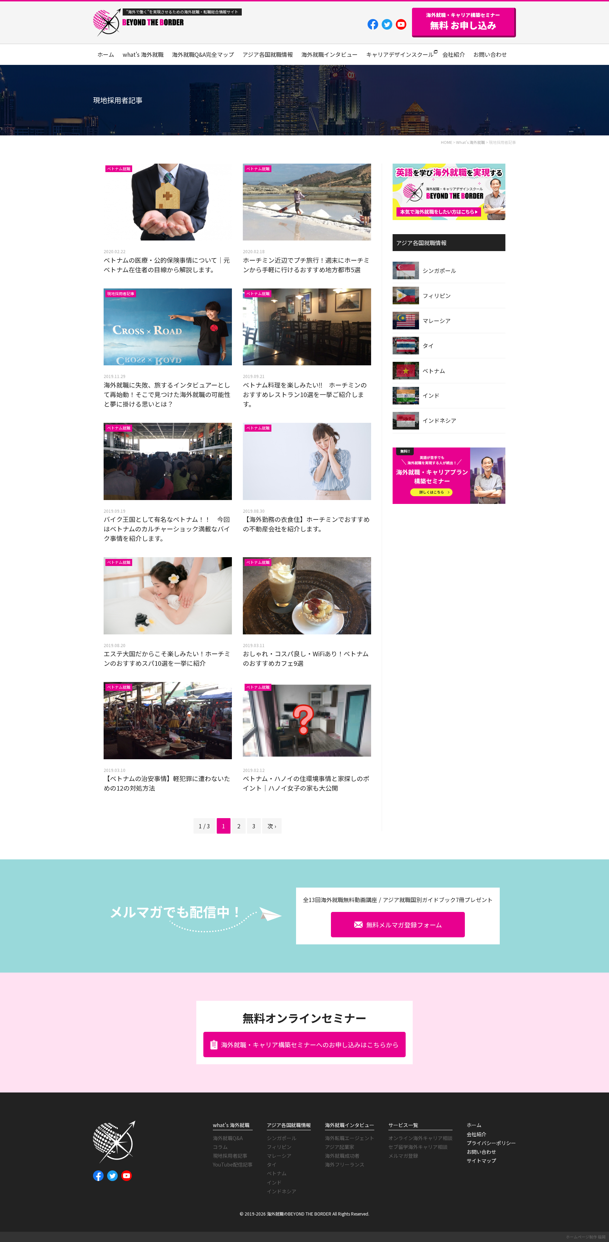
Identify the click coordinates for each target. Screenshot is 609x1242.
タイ (428, 345)
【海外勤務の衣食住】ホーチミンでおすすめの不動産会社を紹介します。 (306, 524)
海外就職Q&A (228, 1137)
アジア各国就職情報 (267, 54)
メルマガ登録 (403, 1155)
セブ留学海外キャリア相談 (418, 1146)
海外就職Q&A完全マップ (203, 54)
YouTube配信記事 (233, 1164)
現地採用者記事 (120, 293)
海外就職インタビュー (329, 54)
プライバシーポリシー (491, 1142)
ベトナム (434, 370)
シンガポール (439, 270)
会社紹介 (453, 54)
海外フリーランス (344, 1164)
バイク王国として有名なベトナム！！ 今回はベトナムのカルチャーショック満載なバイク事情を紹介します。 (167, 529)
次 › (271, 826)
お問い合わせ (490, 54)
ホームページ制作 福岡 (585, 1237)
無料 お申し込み (463, 21)
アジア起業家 (339, 1146)
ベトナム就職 (118, 168)
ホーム (105, 54)
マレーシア (437, 320)
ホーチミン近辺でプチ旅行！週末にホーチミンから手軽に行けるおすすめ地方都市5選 (306, 264)
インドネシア (439, 420)
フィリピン (437, 295)
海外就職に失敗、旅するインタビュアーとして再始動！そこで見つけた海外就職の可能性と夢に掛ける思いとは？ (167, 394)
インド (431, 395)
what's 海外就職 (143, 54)
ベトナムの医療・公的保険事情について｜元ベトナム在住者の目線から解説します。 (167, 264)
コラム (220, 1146)
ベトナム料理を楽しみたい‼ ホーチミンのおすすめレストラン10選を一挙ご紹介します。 (305, 394)
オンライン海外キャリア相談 (420, 1137)
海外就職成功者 (342, 1155)
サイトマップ (481, 1160)
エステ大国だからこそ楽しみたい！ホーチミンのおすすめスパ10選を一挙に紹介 (167, 658)
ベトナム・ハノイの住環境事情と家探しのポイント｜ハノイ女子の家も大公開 (306, 783)
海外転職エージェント (349, 1137)
